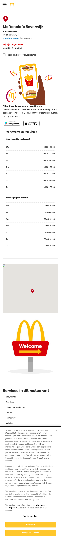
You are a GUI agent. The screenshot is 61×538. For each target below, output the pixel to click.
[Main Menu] (4, 4)
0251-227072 (26, 39)
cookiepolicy (11, 508)
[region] (30, 482)
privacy (39, 505)
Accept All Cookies (30, 533)
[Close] (56, 431)
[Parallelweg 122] (32, 291)
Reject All (30, 524)
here (27, 508)
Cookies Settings (30, 516)
